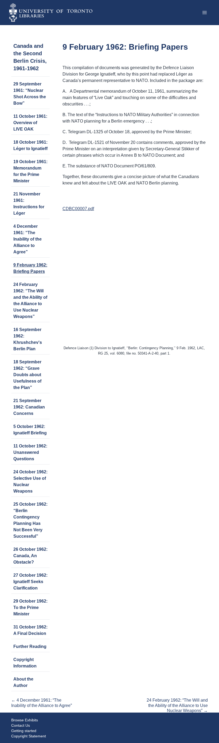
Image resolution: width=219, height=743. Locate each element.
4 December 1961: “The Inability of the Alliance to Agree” (27, 239)
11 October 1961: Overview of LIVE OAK (30, 122)
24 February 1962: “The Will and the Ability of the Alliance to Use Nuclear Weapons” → (177, 705)
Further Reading (29, 646)
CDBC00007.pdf (78, 208)
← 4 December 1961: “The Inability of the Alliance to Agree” (41, 702)
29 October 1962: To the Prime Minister (30, 607)
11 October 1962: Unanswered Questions (30, 452)
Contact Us (20, 725)
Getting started (23, 731)
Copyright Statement (28, 736)
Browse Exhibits (24, 720)
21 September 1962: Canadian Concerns (29, 407)
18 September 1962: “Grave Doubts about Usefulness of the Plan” (27, 375)
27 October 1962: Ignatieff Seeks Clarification (30, 581)
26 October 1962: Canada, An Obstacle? (30, 555)
